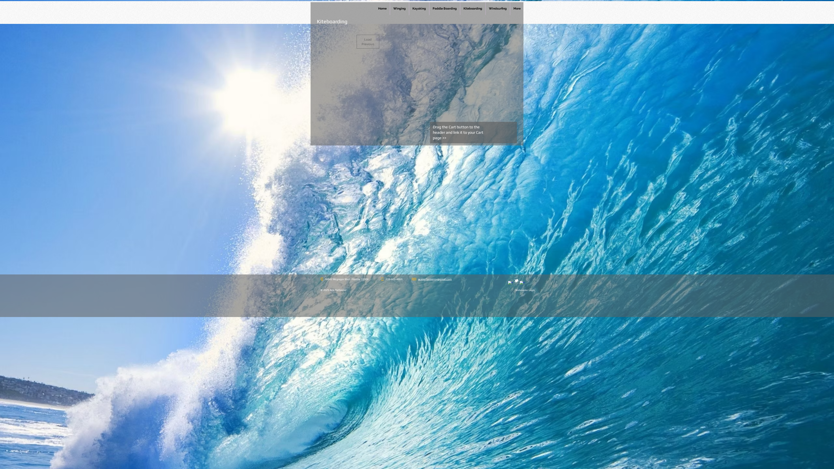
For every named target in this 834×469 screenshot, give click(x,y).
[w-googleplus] (522, 283)
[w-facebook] (510, 283)
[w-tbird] (516, 280)
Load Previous (368, 42)
